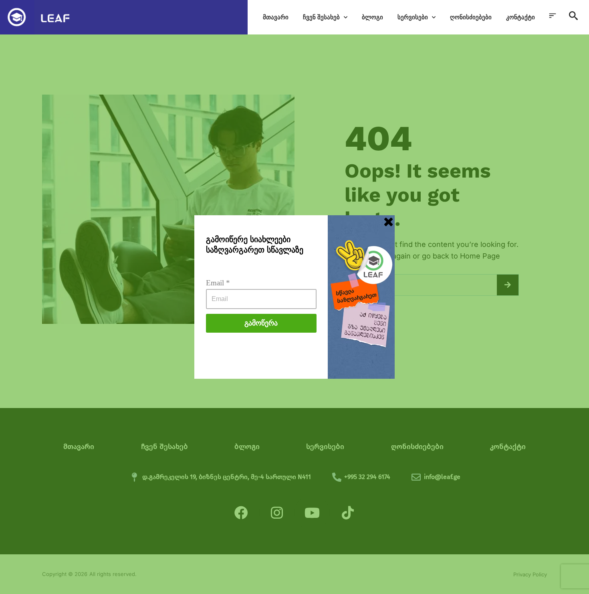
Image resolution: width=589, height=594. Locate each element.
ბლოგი (372, 17)
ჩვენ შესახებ (321, 17)
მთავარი (275, 17)
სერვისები (412, 17)
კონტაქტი (520, 17)
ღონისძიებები (471, 17)
